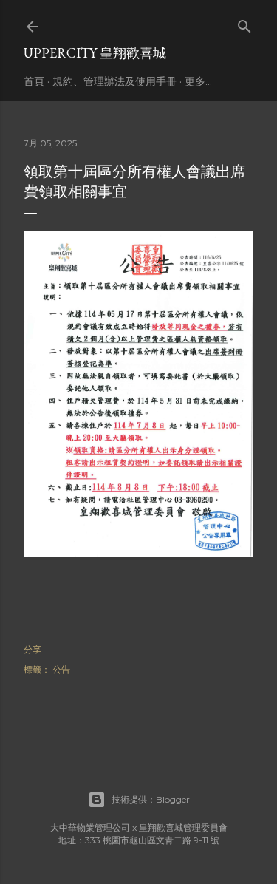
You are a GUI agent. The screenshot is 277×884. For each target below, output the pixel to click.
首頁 (34, 81)
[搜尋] (244, 23)
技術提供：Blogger (151, 799)
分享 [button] (32, 649)
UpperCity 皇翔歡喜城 (95, 52)
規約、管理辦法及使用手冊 (114, 81)
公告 (61, 669)
